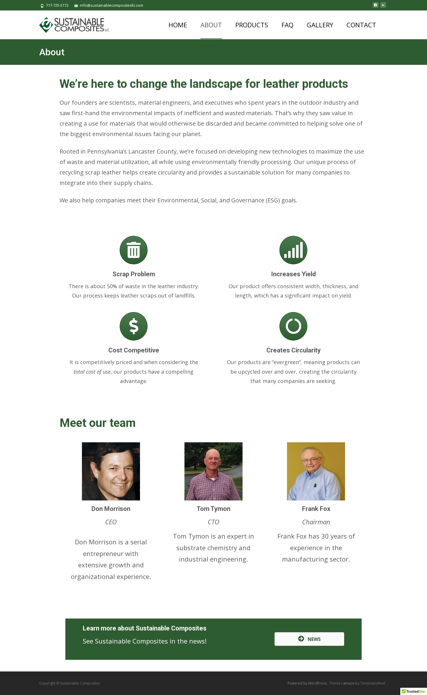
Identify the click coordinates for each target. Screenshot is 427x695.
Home (177, 24)
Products (251, 24)
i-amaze (348, 683)
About (211, 24)
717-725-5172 (57, 5)
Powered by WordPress (307, 683)
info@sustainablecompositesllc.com (111, 5)
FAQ (287, 24)
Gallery (320, 24)
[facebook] (375, 7)
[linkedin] (383, 7)
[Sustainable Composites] (70, 22)
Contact (361, 24)
